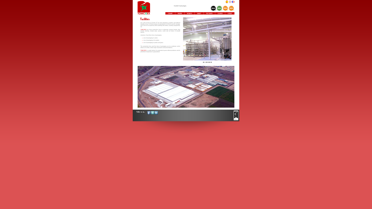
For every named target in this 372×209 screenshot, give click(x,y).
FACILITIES (180, 13)
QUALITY (199, 13)
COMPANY (170, 13)
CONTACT (230, 13)
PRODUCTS (189, 13)
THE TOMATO (209, 13)
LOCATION (220, 13)
